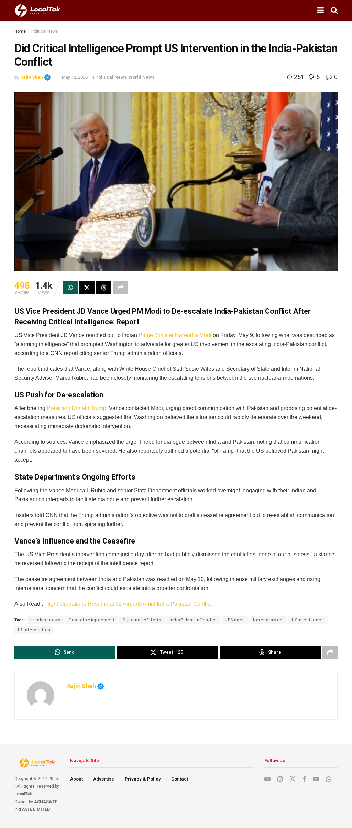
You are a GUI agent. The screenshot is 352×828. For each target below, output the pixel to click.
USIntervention (34, 629)
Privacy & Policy (143, 779)
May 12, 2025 (75, 77)
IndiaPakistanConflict (193, 619)
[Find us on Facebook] (304, 779)
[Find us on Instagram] (280, 779)
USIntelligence (308, 619)
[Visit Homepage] (37, 10)
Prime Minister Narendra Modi (175, 335)
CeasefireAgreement (92, 619)
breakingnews (45, 619)
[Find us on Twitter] (292, 779)
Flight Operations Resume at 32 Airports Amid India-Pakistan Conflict (128, 604)
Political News (44, 31)
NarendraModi (268, 619)
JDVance (235, 619)
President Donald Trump (76, 408)
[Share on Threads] (103, 287)
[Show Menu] (320, 10)
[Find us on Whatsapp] (328, 779)
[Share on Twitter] (87, 287)
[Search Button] (334, 10)
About (76, 779)
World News (141, 77)
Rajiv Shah (35, 77)
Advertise (103, 779)
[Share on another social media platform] (120, 287)
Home (20, 31)
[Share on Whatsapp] (70, 287)
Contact (179, 779)
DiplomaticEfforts (142, 619)
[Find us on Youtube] (267, 779)
